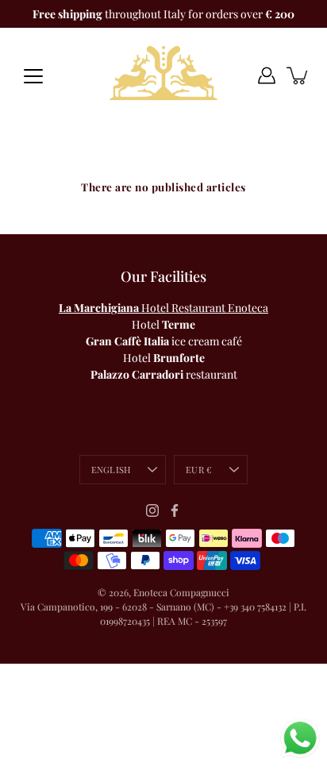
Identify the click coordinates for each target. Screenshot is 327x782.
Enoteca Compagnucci (181, 592)
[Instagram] (152, 510)
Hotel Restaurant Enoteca (163, 307)
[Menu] (33, 76)
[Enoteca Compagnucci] (163, 75)
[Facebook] (174, 510)
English (111, 470)
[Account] (266, 75)
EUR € (199, 470)
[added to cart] (298, 75)
